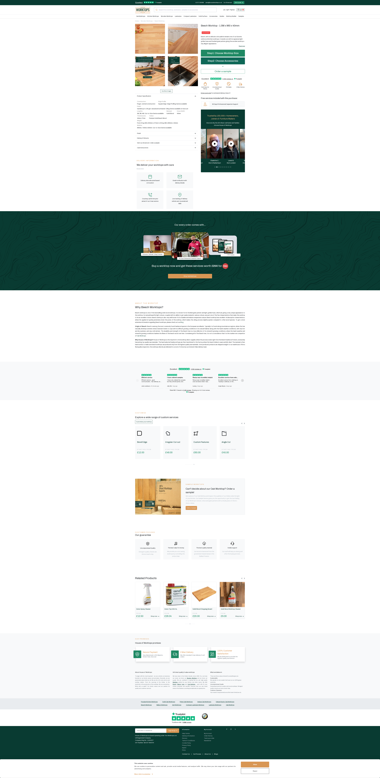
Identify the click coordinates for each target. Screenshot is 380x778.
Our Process (197, 754)
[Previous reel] (214, 167)
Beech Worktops (146, 705)
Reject (255, 771)
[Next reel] (230, 167)
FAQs (184, 750)
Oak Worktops (141, 336)
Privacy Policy (186, 745)
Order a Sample (191, 508)
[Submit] (156, 10)
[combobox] (185, 10)
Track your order (209, 738)
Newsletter (207, 740)
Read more (242, 46)
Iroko (183, 684)
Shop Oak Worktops (190, 276)
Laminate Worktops (215, 705)
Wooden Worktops (192, 678)
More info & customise (142, 774)
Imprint (184, 747)
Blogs (216, 754)
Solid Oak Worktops (168, 702)
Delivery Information (188, 736)
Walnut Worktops (161, 705)
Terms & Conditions (188, 740)
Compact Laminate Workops (195, 705)
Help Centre (186, 733)
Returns (184, 738)
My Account (208, 733)
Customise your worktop (144, 422)
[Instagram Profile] (231, 729)
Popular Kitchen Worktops (149, 702)
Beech (174, 684)
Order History (208, 736)
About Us (208, 754)
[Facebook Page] (227, 729)
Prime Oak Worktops (186, 702)
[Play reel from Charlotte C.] (214, 144)
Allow (255, 764)
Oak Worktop (230, 705)
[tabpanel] (231, 146)
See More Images (166, 91)
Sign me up (171, 730)
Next (245, 426)
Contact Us (186, 754)
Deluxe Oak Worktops (204, 702)
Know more (140, 168)
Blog (181, 322)
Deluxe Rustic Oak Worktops (225, 702)
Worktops (175, 682)
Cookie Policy (186, 743)
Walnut (179, 684)
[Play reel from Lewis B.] (231, 144)
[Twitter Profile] (236, 729)
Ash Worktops (176, 705)
